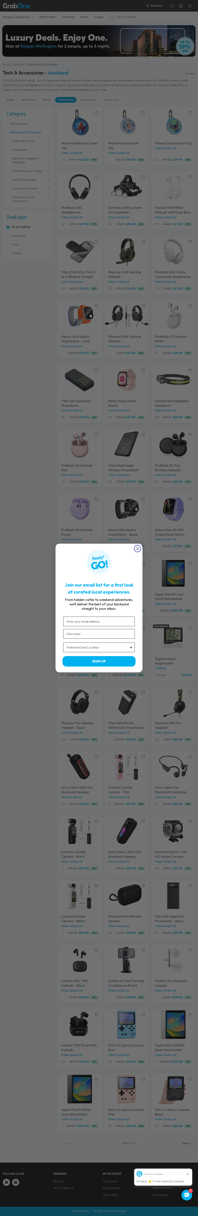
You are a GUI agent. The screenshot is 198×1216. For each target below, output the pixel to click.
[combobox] (98, 647)
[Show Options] (131, 647)
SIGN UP (99, 661)
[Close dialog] (137, 548)
